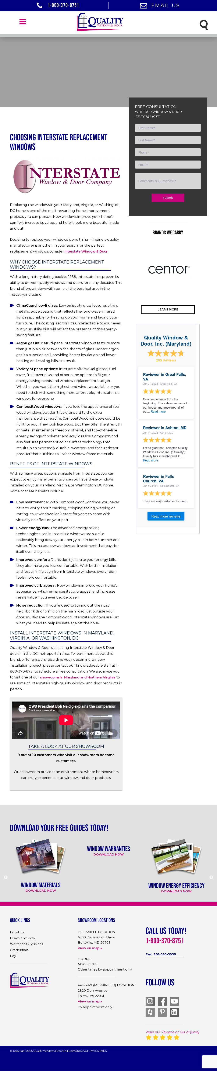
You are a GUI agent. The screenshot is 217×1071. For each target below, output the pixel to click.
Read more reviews (166, 516)
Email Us (165, 5)
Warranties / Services (26, 944)
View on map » (90, 948)
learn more (168, 309)
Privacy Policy (98, 1050)
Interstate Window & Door (86, 251)
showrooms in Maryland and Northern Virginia (77, 677)
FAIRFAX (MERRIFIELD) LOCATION (106, 985)
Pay (13, 956)
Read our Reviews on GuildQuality (172, 1032)
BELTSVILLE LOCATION (96, 932)
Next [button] (206, 286)
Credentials (19, 950)
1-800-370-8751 (63, 5)
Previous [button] (130, 286)
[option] (168, 269)
